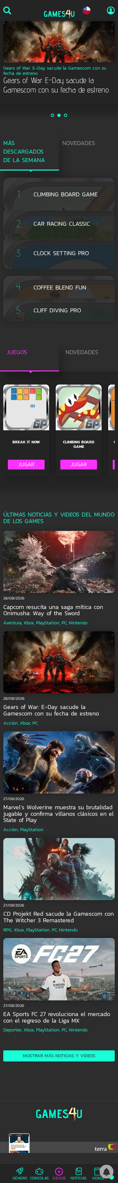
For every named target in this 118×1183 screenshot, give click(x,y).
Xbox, (29, 622)
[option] (59, 58)
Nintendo (78, 622)
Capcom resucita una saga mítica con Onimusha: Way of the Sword (53, 610)
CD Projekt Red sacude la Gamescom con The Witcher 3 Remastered (58, 917)
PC (35, 723)
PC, (65, 622)
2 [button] (59, 115)
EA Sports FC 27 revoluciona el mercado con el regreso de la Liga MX (56, 1017)
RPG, (7, 930)
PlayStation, (48, 622)
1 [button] (53, 115)
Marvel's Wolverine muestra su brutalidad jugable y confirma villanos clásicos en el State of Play (58, 814)
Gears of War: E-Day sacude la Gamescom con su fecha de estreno (51, 710)
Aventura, (12, 622)
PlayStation (31, 829)
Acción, (11, 723)
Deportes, (12, 1029)
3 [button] (66, 115)
